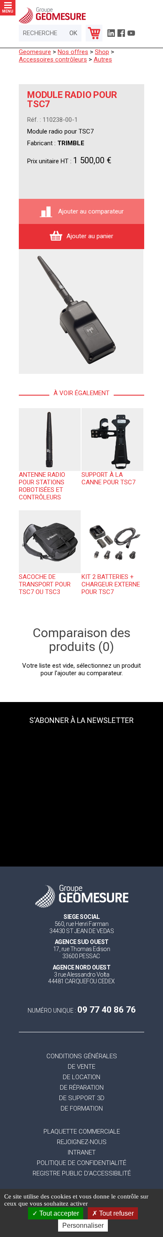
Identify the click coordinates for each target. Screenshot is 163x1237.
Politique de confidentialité (81, 1163)
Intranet (82, 1153)
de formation (82, 1109)
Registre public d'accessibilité (82, 1173)
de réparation (82, 1088)
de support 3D (81, 1098)
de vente (81, 1067)
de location (81, 1077)
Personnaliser (83, 1225)
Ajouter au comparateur (90, 211)
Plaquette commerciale (81, 1132)
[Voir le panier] (94, 33)
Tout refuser (115, 1213)
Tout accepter (58, 1213)
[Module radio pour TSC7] (81, 311)
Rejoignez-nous (82, 1142)
